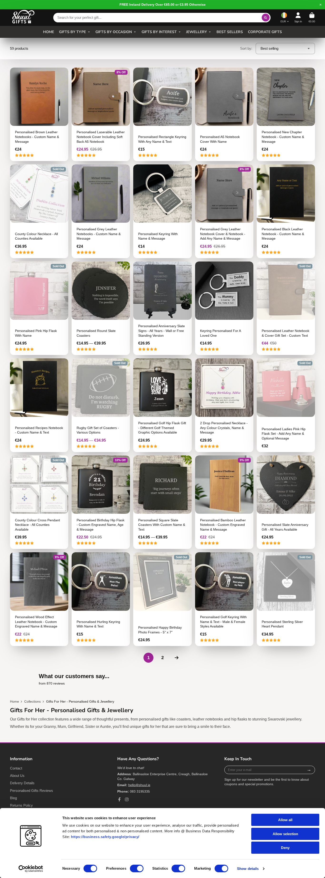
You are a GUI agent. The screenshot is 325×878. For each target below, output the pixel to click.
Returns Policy (21, 805)
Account (298, 17)
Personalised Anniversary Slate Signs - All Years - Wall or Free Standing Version (162, 308)
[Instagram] (127, 799)
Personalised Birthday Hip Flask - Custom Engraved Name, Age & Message (101, 502)
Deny (285, 848)
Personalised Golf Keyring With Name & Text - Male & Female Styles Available (224, 599)
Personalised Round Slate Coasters (101, 308)
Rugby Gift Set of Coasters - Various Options (101, 405)
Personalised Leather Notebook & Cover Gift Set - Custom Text (286, 308)
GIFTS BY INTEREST (159, 31)
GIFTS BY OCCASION (113, 31)
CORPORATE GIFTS (265, 31)
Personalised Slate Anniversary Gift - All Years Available (286, 502)
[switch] (136, 868)
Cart (312, 17)
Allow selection (285, 834)
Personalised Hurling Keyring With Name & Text (101, 599)
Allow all (285, 820)
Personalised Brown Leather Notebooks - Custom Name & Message (39, 114)
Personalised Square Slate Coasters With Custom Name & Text (162, 502)
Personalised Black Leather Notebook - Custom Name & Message (286, 211)
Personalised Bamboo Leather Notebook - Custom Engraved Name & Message (224, 502)
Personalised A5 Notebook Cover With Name (224, 114)
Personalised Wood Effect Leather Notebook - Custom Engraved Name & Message (39, 599)
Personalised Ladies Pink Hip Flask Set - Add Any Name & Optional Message (286, 405)
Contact (16, 768)
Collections (32, 701)
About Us (17, 776)
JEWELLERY (196, 31)
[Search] (266, 18)
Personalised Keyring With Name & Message (162, 211)
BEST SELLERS (230, 31)
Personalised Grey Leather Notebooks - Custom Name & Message (101, 211)
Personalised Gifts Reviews (31, 791)
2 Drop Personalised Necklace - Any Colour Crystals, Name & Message (224, 405)
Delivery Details (22, 783)
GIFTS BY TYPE (72, 31)
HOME (48, 31)
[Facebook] (119, 799)
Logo (23, 17)
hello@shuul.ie (139, 785)
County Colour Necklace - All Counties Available (39, 211)
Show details (248, 869)
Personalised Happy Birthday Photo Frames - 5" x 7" (162, 599)
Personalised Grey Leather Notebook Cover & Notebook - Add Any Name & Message (224, 211)
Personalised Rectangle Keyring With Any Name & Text (162, 114)
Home (14, 701)
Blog (13, 798)
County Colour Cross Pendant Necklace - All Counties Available (39, 502)
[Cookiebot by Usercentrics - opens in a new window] (31, 868)
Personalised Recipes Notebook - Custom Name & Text (39, 405)
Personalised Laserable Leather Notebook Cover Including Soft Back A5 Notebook (101, 114)
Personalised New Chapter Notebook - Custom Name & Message (286, 114)
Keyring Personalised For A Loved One (224, 308)
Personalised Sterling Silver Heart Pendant (286, 599)
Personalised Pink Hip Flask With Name (39, 308)
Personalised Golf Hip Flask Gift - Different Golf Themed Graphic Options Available (162, 405)
